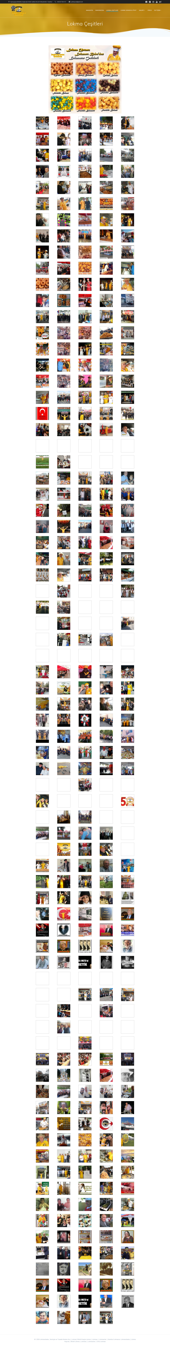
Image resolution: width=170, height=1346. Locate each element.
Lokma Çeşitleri (112, 10)
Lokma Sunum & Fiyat (129, 10)
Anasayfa (89, 10)
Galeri (141, 10)
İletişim (157, 10)
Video (150, 10)
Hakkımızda (99, 10)
